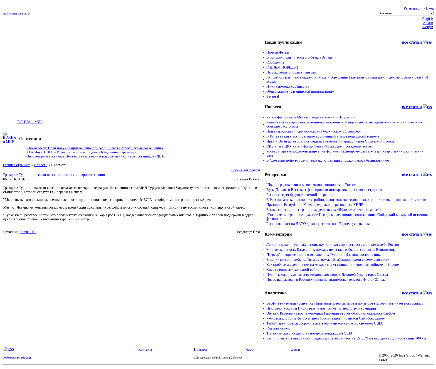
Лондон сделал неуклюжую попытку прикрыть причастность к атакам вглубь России (332, 244)
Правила (200, 349)
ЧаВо (249, 349)
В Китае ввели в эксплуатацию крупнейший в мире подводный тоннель (322, 136)
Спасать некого (278, 328)
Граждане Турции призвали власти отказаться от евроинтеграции (54, 175)
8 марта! (272, 96)
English (427, 19)
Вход (430, 8)
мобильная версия (16, 13)
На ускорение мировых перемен (291, 72)
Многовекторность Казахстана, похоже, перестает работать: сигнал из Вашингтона (331, 249)
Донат (295, 349)
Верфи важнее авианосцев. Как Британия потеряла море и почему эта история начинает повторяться (344, 303)
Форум (427, 27)
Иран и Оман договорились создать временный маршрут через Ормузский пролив (330, 141)
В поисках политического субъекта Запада (299, 57)
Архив (428, 23)
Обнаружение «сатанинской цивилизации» (300, 91)
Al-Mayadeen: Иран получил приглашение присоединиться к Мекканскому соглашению (94, 148)
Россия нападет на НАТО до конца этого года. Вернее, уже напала (318, 224)
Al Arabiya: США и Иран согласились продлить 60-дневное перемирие (81, 152)
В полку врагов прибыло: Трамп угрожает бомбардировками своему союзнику (327, 259)
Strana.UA (28, 232)
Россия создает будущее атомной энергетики (301, 195)
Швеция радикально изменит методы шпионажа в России (311, 185)
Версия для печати (245, 170)
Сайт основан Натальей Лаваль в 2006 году (218, 357)
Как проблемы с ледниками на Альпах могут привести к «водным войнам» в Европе (332, 264)
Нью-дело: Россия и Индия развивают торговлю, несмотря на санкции (321, 308)
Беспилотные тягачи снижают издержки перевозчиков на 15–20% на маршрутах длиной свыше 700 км (346, 338)
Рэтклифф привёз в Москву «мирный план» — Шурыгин (310, 117)
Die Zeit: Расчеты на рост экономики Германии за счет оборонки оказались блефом (330, 313)
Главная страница (16, 165)
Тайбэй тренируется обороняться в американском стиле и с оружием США (324, 323)
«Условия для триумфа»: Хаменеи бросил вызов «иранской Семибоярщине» (325, 318)
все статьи (412, 42)
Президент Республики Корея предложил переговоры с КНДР (314, 205)
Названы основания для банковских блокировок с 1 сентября (313, 131)
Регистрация (413, 8)
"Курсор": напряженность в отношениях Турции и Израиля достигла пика (324, 254)
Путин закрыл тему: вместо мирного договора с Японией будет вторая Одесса (327, 274)
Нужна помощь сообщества (287, 86)
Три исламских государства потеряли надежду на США (309, 333)
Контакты (146, 349)
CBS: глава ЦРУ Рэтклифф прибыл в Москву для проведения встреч (319, 146)
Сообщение (275, 62)
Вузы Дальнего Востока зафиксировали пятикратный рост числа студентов (325, 190)
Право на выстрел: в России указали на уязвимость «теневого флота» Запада (326, 279)
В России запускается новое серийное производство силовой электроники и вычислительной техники (346, 200)
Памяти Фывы (277, 52)
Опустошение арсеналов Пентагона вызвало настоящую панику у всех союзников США (95, 156)
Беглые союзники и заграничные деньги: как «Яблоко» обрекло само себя (323, 210)
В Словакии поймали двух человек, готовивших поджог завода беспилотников (328, 160)
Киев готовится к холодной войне (292, 269)
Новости (40, 165)
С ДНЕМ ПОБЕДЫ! (282, 67)
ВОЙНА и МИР (29, 122)
